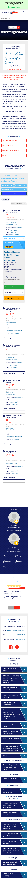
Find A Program (8, 17)
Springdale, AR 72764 (11, 359)
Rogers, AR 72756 (10, 394)
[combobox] (11, 204)
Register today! (15, 7)
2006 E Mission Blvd (11, 222)
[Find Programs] (18, 27)
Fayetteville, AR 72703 (11, 224)
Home (2, 17)
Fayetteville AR (17, 17)
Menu (24, 12)
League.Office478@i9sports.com (14, 230)
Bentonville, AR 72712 (11, 463)
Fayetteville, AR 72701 (11, 324)
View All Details (10, 292)
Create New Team (12, 298)
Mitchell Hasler (18, 227)
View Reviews (6, 145)
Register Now (10, 287)
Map (15, 194)
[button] (14, 238)
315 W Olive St (9, 393)
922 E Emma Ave (10, 357)
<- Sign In (6, 12)
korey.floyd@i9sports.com (14, 551)
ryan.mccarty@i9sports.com (14, 530)
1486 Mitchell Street (11, 322)
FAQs (4, 156)
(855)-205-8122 (15, 234)
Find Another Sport (13, 69)
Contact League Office (9, 150)
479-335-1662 (13, 232)
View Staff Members (9, 140)
